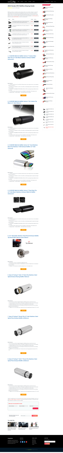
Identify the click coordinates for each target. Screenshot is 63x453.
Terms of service (34, 443)
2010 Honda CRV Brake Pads (50, 46)
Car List (26, 1)
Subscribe (52, 1)
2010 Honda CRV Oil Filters (50, 37)
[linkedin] (24, 442)
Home (18, 1)
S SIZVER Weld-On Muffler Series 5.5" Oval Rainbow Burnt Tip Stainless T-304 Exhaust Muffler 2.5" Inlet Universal (23, 146)
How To (34, 1)
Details (32, 21)
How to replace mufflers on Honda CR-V (14, 399)
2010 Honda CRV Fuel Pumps (50, 93)
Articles (22, 1)
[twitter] (22, 442)
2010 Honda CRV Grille (49, 84)
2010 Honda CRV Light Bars (50, 76)
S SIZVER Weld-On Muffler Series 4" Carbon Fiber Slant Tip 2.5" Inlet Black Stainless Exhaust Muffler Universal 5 (22, 57)
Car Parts (29, 1)
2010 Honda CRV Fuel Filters (50, 61)
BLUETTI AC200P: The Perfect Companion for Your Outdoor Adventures (12, 429)
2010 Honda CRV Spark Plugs (50, 26)
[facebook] (20, 442)
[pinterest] (26, 442)
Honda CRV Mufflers (16, 16)
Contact (33, 444)
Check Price (36, 21)
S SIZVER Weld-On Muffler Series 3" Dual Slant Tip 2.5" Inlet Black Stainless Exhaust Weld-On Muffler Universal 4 (22, 192)
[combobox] (13, 406)
